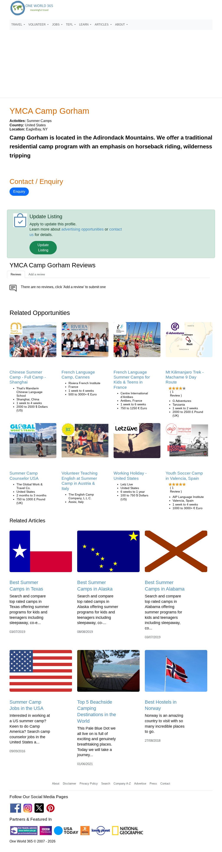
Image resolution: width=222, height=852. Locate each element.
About (55, 783)
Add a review (37, 274)
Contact (165, 783)
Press (153, 783)
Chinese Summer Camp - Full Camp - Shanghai (28, 377)
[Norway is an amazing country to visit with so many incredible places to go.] (176, 672)
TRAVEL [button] (17, 24)
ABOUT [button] (120, 24)
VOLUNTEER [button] (37, 24)
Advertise (140, 783)
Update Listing (43, 247)
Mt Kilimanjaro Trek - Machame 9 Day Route (185, 377)
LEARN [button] (84, 24)
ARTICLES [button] (102, 24)
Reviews (16, 274)
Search (105, 783)
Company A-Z (122, 783)
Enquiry (19, 191)
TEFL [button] (70, 24)
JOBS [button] (56, 24)
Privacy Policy (89, 783)
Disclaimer (69, 783)
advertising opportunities (82, 229)
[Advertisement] (111, 62)
